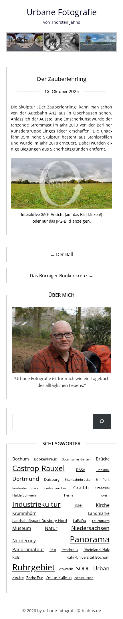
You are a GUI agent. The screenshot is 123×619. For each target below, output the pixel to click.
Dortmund (25, 478)
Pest (52, 549)
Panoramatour (28, 549)
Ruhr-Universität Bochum (88, 557)
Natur (51, 528)
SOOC (83, 568)
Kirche (103, 505)
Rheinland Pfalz (97, 549)
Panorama (90, 539)
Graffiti (81, 487)
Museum (21, 528)
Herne (68, 495)
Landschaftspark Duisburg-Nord (39, 520)
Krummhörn (24, 513)
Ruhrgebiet (33, 567)
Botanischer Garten (76, 459)
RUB (15, 557)
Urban (101, 568)
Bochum (20, 459)
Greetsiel (102, 488)
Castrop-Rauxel (38, 468)
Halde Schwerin (24, 495)
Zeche (18, 577)
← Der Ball (61, 254)
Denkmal (103, 470)
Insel (78, 505)
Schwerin (65, 568)
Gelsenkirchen (55, 488)
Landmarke (99, 513)
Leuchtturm (101, 521)
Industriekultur (36, 504)
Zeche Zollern (59, 577)
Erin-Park (103, 480)
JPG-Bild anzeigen (73, 221)
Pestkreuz (69, 549)
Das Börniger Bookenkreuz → (61, 275)
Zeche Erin (34, 577)
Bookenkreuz (45, 459)
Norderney (24, 540)
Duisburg (51, 479)
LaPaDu (79, 520)
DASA (80, 469)
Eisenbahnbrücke (77, 480)
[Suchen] (102, 421)
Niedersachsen (90, 527)
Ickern (105, 495)
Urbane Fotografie (62, 11)
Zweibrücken (84, 578)
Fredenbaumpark (25, 488)
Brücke (103, 459)
